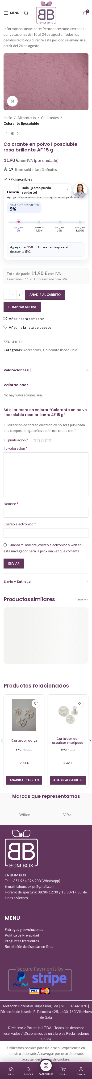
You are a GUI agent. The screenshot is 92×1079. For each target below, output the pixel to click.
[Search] (26, 13)
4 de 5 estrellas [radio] (46, 440)
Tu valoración (15, 448)
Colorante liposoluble (21, 123)
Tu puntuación (16, 440)
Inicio (8, 117)
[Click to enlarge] (12, 101)
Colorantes (50, 117)
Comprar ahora (22, 307)
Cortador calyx (24, 741)
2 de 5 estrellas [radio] (39, 440)
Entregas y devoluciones (24, 929)
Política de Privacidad (22, 935)
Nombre (11, 503)
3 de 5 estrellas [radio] (42, 440)
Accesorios (32, 350)
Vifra (67, 815)
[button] (24, 780)
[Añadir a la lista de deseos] (36, 703)
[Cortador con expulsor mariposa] (68, 715)
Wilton (24, 815)
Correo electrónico (20, 524)
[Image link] (21, 848)
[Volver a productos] (12, 134)
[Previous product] (6, 134)
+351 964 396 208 (26, 881)
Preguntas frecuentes (22, 941)
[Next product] (18, 134)
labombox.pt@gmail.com (35, 886)
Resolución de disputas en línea (29, 946)
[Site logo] (46, 12)
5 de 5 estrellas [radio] (50, 440)
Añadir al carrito (45, 295)
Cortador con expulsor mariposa (68, 741)
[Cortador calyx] (24, 715)
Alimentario (26, 117)
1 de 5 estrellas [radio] (35, 440)
